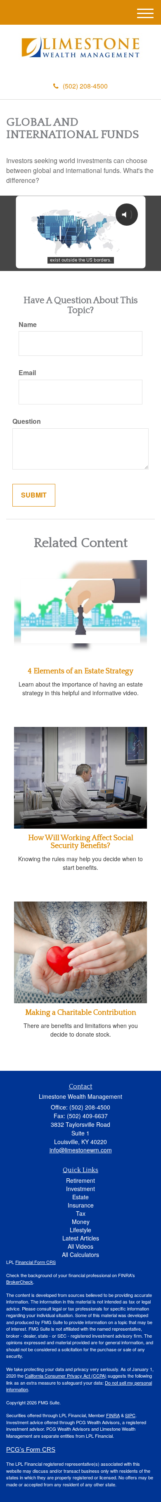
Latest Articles (80, 1238)
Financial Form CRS (35, 1262)
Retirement (80, 1180)
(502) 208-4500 (85, 86)
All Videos (80, 1246)
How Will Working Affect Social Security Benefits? (80, 842)
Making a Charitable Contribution (80, 1013)
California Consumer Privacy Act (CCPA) (66, 1375)
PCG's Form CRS (30, 1449)
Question (26, 421)
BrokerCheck (19, 1281)
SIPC (130, 1415)
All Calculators (80, 1254)
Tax (80, 1213)
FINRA (113, 1415)
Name (28, 324)
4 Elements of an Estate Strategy (80, 671)
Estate (80, 1197)
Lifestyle (80, 1230)
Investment (80, 1188)
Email (27, 372)
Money (81, 1221)
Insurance (81, 1205)
